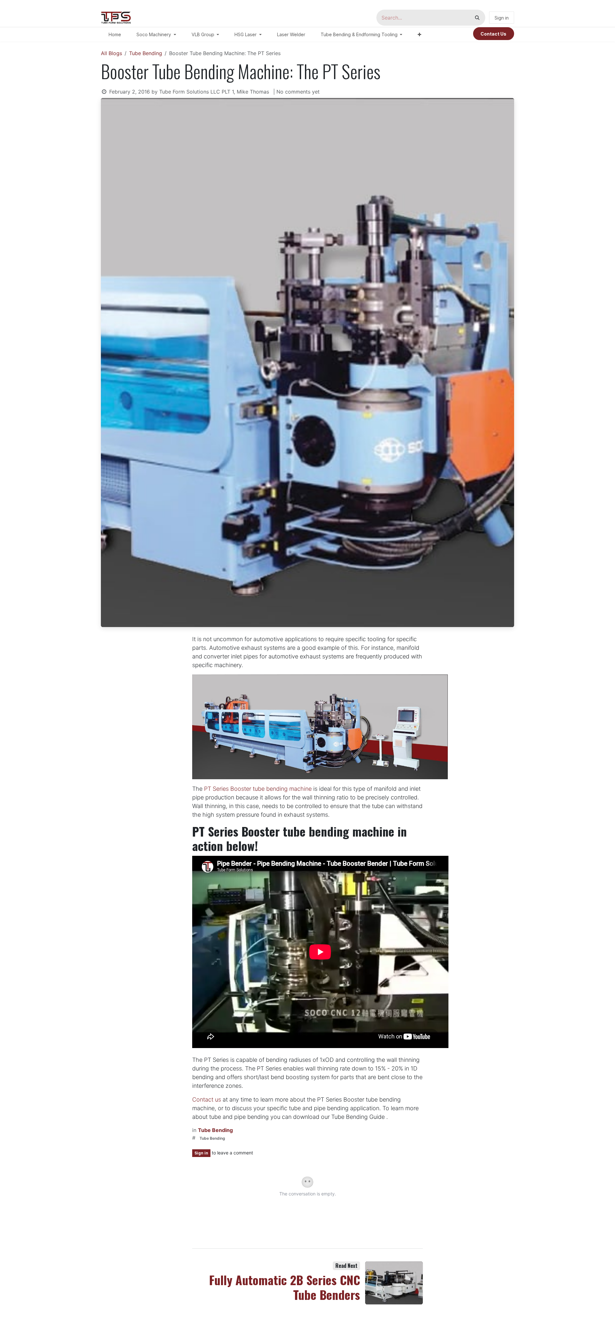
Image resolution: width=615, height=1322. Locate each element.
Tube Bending (145, 53)
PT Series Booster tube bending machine (258, 788)
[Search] (477, 18)
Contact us (206, 1099)
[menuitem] (115, 34)
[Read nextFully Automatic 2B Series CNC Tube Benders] (394, 1282)
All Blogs (111, 53)
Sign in (502, 18)
